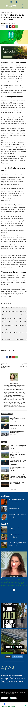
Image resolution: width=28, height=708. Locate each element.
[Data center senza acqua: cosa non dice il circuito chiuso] (5, 433)
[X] (10, 26)
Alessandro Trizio (13, 464)
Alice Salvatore (7, 23)
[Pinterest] (13, 26)
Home (2, 11)
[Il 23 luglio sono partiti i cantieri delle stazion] (14, 615)
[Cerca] (23, 4)
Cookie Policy (13, 698)
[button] (23, 701)
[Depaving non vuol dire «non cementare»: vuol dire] (14, 590)
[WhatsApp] (16, 26)
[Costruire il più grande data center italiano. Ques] (14, 641)
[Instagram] (23, 7)
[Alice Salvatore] (2, 23)
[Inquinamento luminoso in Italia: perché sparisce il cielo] (5, 484)
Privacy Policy (5, 698)
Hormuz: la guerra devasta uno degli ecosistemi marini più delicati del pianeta (18, 425)
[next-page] (4, 438)
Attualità (3, 435)
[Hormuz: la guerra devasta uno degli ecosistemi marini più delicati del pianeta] (5, 426)
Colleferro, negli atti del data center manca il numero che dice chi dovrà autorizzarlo (17, 418)
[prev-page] (2, 438)
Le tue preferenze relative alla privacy (15, 704)
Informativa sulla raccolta (8, 706)
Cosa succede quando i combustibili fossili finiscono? (6, 366)
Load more (13, 489)
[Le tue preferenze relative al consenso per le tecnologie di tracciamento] (25, 705)
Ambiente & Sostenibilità (10, 350)
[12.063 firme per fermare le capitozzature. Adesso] (14, 564)
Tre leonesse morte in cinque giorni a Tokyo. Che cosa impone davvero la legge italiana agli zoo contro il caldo (18, 476)
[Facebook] (7, 26)
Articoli (6, 11)
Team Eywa (12, 448)
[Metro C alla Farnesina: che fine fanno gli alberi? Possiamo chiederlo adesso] (5, 447)
